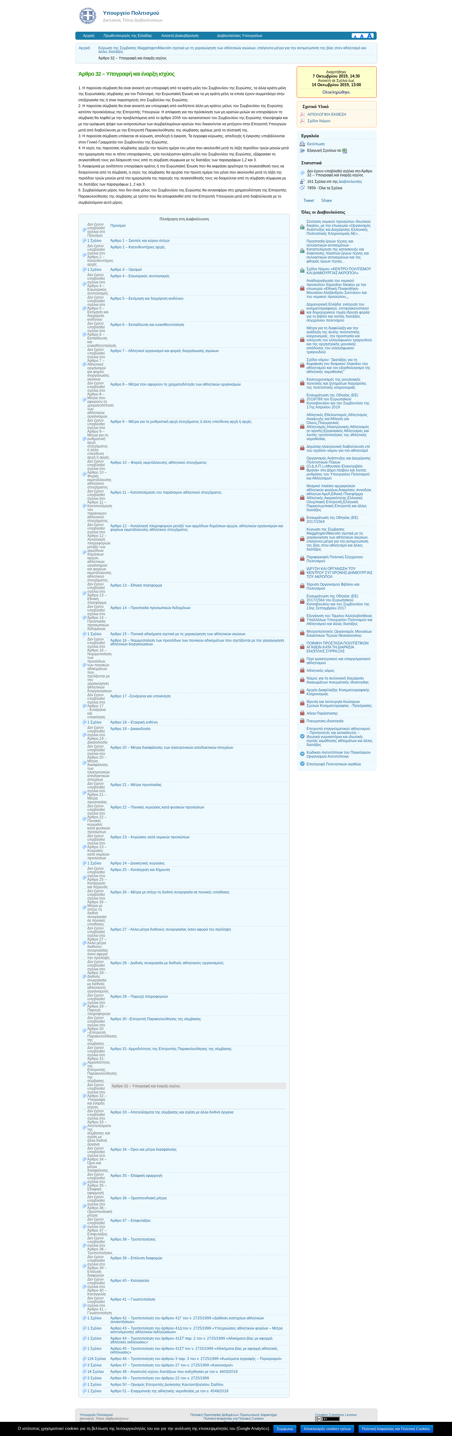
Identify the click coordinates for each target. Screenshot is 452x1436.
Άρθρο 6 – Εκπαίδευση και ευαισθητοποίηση (147, 325)
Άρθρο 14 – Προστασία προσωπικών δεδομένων (150, 608)
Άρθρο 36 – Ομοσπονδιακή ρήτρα (138, 1198)
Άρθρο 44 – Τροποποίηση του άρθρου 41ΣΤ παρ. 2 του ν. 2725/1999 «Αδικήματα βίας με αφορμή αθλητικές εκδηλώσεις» (191, 1340)
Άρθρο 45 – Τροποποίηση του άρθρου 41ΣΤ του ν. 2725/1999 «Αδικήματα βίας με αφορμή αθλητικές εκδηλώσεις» (194, 1350)
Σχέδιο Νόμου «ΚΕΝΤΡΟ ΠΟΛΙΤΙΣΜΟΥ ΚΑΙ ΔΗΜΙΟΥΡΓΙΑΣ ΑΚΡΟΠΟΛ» (339, 271)
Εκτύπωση (316, 144)
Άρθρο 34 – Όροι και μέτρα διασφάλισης (143, 1149)
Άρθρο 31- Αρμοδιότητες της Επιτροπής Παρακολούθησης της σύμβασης (171, 1049)
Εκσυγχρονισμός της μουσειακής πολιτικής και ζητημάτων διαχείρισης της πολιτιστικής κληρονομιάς (337, 383)
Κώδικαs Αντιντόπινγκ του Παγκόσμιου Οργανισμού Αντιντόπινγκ (339, 754)
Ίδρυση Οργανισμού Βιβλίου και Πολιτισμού (333, 586)
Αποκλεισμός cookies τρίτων (327, 1429)
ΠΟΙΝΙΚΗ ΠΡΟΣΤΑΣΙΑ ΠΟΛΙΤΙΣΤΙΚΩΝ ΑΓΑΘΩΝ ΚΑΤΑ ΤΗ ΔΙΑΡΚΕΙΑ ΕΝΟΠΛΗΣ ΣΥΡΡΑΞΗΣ (338, 647)
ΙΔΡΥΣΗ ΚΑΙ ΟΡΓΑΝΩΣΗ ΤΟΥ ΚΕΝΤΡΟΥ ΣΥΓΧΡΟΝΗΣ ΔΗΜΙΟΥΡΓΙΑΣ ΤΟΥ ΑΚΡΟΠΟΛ (339, 573)
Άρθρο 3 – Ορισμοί (126, 269)
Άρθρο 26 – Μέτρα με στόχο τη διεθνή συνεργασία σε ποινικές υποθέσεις (170, 892)
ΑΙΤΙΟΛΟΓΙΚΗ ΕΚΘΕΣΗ (326, 114)
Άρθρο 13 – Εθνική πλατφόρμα (136, 585)
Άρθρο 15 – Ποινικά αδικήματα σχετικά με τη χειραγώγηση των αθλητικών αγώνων (177, 634)
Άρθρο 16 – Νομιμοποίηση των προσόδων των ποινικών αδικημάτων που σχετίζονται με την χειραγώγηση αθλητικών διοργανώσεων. (197, 642)
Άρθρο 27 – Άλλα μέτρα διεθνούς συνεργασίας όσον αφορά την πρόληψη (170, 929)
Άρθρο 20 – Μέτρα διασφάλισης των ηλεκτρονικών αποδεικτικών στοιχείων (171, 747)
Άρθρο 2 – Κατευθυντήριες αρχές (137, 247)
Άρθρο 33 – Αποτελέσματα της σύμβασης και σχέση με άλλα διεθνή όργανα (171, 1112)
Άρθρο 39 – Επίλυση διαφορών (136, 1258)
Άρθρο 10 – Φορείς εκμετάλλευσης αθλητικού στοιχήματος (158, 462)
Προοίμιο (118, 225)
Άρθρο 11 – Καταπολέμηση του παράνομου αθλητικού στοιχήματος (166, 492)
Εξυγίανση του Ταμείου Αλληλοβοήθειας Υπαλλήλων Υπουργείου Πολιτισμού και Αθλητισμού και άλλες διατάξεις (339, 620)
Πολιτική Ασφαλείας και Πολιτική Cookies (234, 1418)
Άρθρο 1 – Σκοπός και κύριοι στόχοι (140, 241)
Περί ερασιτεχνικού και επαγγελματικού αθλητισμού (339, 661)
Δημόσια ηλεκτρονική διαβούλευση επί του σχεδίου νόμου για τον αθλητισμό (338, 448)
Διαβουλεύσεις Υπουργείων (239, 36)
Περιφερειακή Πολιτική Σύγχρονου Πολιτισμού (335, 559)
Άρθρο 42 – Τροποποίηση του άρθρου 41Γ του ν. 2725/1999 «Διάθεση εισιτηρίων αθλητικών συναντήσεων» (187, 1320)
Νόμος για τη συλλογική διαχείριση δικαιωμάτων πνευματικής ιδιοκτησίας (338, 680)
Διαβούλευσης (350, 181)
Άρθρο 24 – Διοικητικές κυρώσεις (137, 863)
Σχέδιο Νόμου (319, 121)
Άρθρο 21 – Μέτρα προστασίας (136, 785)
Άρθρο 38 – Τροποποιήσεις (133, 1239)
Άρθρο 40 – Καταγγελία (129, 1280)
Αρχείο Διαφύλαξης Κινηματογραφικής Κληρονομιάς (338, 692)
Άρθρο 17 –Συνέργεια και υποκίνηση (140, 696)
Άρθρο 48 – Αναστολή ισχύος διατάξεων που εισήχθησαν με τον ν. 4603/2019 (174, 1372)
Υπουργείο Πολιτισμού (131, 13)
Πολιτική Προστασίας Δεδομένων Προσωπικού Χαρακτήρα (233, 1415)
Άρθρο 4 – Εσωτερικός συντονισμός (140, 276)
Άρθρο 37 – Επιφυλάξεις (130, 1220)
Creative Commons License (336, 1415)
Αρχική (88, 36)
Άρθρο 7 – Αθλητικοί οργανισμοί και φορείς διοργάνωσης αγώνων (164, 351)
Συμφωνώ (285, 1429)
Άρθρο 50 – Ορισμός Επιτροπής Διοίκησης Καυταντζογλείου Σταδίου (167, 1384)
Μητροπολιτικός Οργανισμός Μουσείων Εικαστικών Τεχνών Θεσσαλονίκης (339, 633)
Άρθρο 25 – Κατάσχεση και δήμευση (140, 870)
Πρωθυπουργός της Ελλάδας (128, 36)
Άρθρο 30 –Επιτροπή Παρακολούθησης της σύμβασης (155, 1019)
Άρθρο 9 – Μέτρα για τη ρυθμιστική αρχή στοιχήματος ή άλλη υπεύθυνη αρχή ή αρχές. (181, 421)
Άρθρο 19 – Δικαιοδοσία (130, 729)
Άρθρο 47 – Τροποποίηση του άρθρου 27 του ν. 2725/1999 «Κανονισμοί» (171, 1365)
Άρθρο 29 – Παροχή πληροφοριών (139, 996)
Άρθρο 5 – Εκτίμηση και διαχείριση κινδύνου (147, 298)
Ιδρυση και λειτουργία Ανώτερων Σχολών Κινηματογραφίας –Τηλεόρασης (339, 704)
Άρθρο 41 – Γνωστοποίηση (132, 1299)
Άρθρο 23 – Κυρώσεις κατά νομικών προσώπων (149, 837)
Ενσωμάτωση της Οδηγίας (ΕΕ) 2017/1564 (332, 519)
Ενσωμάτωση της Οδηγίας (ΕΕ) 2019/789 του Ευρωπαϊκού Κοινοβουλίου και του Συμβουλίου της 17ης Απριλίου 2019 (338, 401)
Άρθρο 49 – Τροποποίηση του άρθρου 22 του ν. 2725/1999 (159, 1378)
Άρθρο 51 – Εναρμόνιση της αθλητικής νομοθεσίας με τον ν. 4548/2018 (169, 1391)
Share (326, 200)
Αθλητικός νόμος (321, 670)
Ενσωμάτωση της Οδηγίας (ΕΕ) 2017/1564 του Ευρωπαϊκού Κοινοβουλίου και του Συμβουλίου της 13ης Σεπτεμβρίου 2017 (338, 602)
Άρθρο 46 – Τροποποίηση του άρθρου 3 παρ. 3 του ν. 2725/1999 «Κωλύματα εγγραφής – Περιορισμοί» (196, 1359)
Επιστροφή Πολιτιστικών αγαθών (334, 764)
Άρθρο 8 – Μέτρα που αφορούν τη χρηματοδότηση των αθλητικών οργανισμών (175, 384)
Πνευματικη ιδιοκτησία (325, 721)
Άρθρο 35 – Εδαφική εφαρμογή (136, 1175)
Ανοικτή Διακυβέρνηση (180, 36)
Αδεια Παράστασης (322, 713)
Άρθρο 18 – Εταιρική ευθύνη (134, 722)
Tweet (308, 200)
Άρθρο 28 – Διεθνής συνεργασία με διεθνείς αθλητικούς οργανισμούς (167, 963)
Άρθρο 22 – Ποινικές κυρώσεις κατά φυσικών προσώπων (157, 807)
